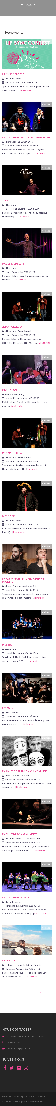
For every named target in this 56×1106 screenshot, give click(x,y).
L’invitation (9, 390)
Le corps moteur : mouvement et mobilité (23, 580)
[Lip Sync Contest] (27, 53)
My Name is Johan (12, 453)
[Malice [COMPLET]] (27, 243)
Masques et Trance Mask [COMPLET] (24, 771)
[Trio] (27, 179)
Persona (7, 708)
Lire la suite (25, 90)
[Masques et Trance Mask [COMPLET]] (27, 750)
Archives (46, 41)
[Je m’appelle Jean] (27, 306)
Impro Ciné (8, 516)
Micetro (7, 645)
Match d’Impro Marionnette (19, 834)
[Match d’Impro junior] (27, 877)
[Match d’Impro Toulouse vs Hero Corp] (27, 116)
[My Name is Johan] (27, 432)
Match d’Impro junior (15, 897)
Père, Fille (8, 960)
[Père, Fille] (27, 940)
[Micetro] (27, 624)
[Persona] (27, 687)
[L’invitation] (27, 369)
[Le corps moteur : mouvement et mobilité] (27, 558)
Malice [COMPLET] (13, 263)
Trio (5, 200)
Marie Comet (36, 1101)
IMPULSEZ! (28, 5)
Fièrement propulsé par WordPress (19, 1096)
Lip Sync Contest (13, 74)
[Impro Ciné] (27, 495)
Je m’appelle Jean (13, 327)
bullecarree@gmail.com (19, 1048)
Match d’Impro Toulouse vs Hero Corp (26, 137)
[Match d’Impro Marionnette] (27, 813)
